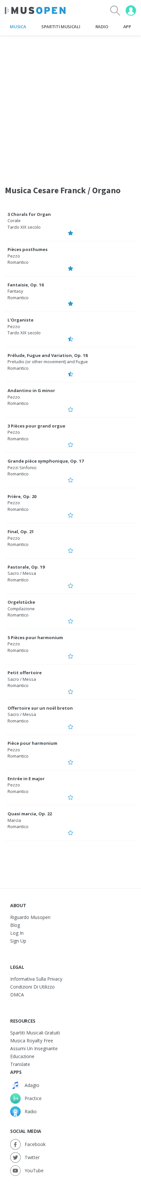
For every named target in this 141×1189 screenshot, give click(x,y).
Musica (18, 27)
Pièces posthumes (28, 249)
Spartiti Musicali (60, 27)
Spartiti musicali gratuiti (35, 1033)
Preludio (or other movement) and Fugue (48, 362)
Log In (17, 933)
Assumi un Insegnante (34, 1048)
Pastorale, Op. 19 (26, 567)
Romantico (18, 262)
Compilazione (21, 609)
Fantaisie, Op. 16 (26, 285)
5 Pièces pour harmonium (35, 637)
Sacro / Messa (22, 573)
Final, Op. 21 (21, 531)
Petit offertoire (25, 673)
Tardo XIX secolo (24, 227)
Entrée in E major (26, 779)
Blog (15, 925)
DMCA (17, 994)
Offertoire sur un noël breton (40, 708)
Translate (20, 1064)
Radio (101, 27)
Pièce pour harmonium (32, 743)
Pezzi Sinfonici (22, 467)
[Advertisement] (70, 106)
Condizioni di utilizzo (32, 987)
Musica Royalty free (31, 1040)
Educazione (22, 1056)
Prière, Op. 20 (22, 496)
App (127, 27)
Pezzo (14, 256)
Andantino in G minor (31, 390)
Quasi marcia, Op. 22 (30, 814)
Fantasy (15, 291)
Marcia (14, 820)
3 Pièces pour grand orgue (36, 426)
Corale (14, 220)
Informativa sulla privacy (36, 979)
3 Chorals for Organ (29, 214)
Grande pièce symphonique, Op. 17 (46, 461)
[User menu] (131, 10)
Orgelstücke (21, 602)
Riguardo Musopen (30, 917)
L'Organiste (20, 320)
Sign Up (18, 941)
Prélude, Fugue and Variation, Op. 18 (48, 355)
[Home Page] (35, 10)
